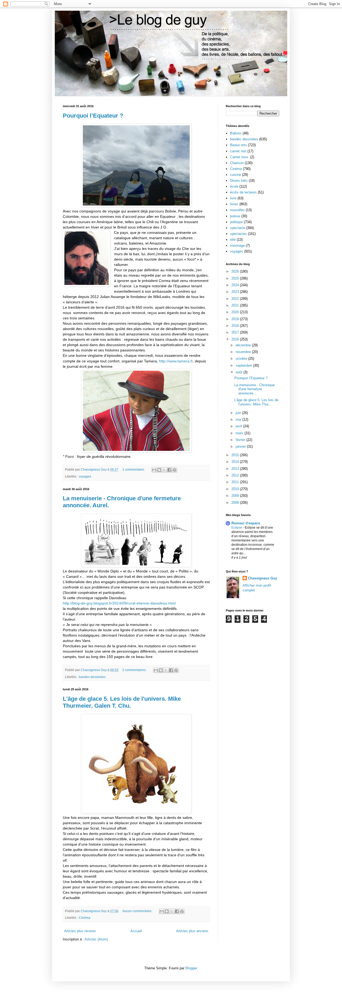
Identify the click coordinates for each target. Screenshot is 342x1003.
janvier (241, 446)
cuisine (235, 175)
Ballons (236, 133)
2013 (235, 469)
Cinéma (84, 917)
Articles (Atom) (96, 939)
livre (233, 198)
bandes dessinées (92, 677)
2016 (235, 339)
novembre (244, 352)
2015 (235, 455)
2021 (235, 305)
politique (236, 222)
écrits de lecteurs (243, 192)
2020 (235, 312)
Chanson (237, 163)
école (234, 186)
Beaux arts (238, 145)
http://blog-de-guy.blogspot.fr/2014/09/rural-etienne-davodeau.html (119, 603)
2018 (235, 326)
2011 (235, 482)
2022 (235, 299)
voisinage (237, 245)
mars (240, 433)
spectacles (238, 234)
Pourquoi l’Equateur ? (93, 115)
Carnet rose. (239, 157)
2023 (235, 292)
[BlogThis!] (159, 470)
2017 (235, 332)
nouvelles (237, 210)
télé (233, 240)
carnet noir (238, 151)
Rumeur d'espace (245, 523)
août (239, 372)
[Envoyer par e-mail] (154, 470)
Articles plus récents (80, 931)
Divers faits (239, 181)
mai (239, 419)
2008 (235, 503)
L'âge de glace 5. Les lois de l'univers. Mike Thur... (256, 402)
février (241, 440)
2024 (235, 285)
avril (239, 426)
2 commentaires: (134, 670)
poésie (235, 216)
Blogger (191, 968)
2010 (235, 489)
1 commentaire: (134, 469)
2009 (235, 496)
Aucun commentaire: (137, 911)
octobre (242, 359)
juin (239, 413)
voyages (85, 476)
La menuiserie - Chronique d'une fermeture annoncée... (254, 389)
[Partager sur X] (164, 470)
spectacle (237, 228)
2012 (235, 475)
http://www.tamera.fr (176, 361)
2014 (235, 462)
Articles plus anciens (192, 931)
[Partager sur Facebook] (169, 470)
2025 (235, 278)
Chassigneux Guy (262, 578)
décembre (244, 345)
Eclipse (237, 527)
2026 (235, 271)
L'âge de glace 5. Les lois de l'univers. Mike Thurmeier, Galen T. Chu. (122, 702)
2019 (235, 319)
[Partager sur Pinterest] (174, 470)
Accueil (136, 931)
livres (234, 204)
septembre (244, 365)
